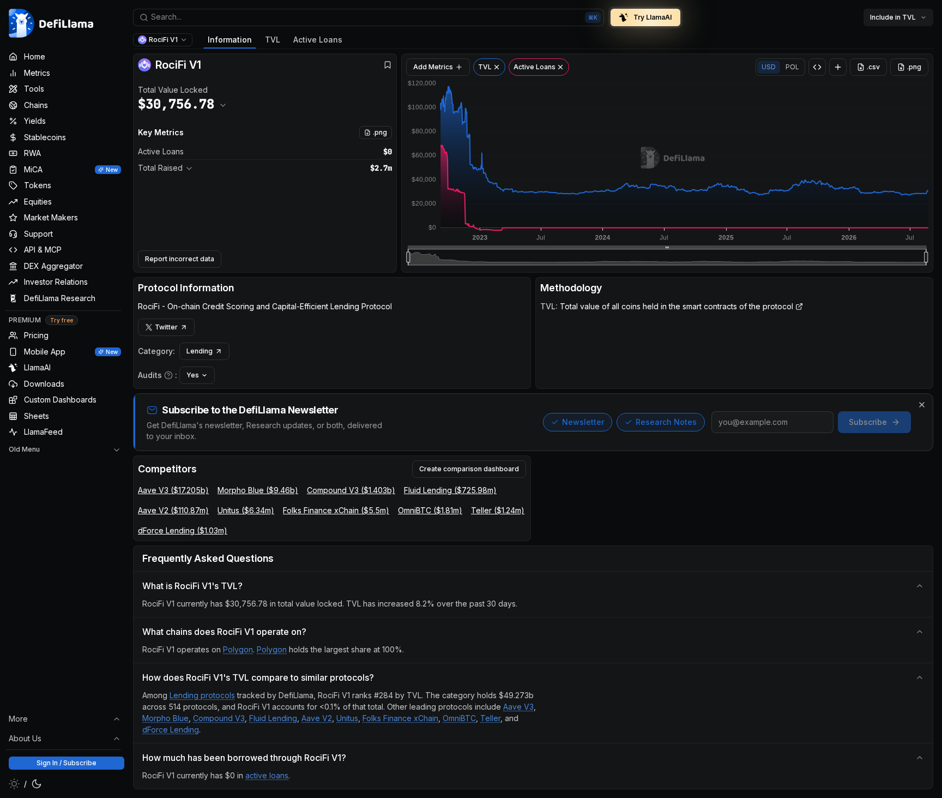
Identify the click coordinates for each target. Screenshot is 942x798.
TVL (272, 39)
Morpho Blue (165, 718)
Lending (199, 351)
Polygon (238, 649)
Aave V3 (518, 706)
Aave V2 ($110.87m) (173, 510)
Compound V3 (219, 718)
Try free (61, 320)
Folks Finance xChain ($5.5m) (336, 510)
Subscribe (868, 422)
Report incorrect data (179, 259)
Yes (192, 375)
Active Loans (317, 39)
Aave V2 (316, 718)
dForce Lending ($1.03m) (182, 530)
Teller (490, 718)
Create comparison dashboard (469, 469)
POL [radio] (792, 67)
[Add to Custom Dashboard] (838, 67)
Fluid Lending (273, 718)
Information (230, 39)
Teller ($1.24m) (497, 510)
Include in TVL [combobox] (893, 17)
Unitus (347, 718)
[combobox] (368, 17)
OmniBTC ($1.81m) (430, 510)
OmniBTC (459, 718)
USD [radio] (769, 67)
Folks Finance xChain (400, 718)
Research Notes (666, 422)
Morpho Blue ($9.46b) (258, 490)
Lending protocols (202, 695)
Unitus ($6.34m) (246, 510)
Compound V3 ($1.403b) (351, 490)
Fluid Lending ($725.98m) (450, 490)
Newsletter (583, 422)
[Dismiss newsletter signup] (921, 404)
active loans (266, 775)
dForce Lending (170, 729)
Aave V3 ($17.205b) (173, 490)
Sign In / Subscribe (66, 763)
